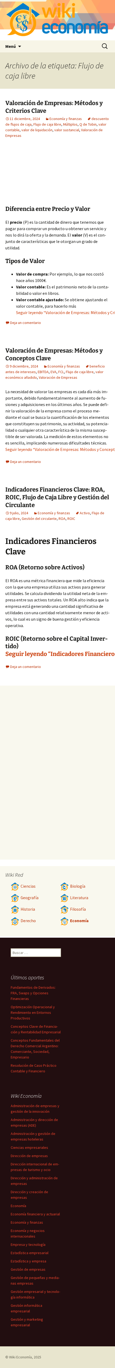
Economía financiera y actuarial (35, 1214)
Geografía (30, 897)
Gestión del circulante (39, 518)
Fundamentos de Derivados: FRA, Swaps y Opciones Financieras (33, 993)
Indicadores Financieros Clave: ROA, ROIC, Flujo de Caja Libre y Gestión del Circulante (57, 497)
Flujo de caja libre (47, 124)
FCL (61, 371)
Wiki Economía (20, 1357)
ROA (62, 518)
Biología (77, 886)
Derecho (28, 920)
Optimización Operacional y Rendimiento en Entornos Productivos (33, 1012)
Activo (85, 513)
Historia (28, 909)
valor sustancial (66, 129)
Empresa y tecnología (28, 1244)
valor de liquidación (36, 129)
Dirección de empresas (29, 1155)
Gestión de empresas (28, 1269)
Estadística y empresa (28, 1261)
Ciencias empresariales (29, 1147)
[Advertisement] (80, 176)
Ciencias (28, 886)
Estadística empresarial (29, 1252)
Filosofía (78, 909)
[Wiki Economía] (57, 20)
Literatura (79, 897)
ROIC (71, 518)
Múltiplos (70, 124)
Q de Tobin (88, 124)
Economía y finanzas (65, 118)
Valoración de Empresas (58, 377)
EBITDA (43, 371)
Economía (79, 920)
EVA (53, 371)
